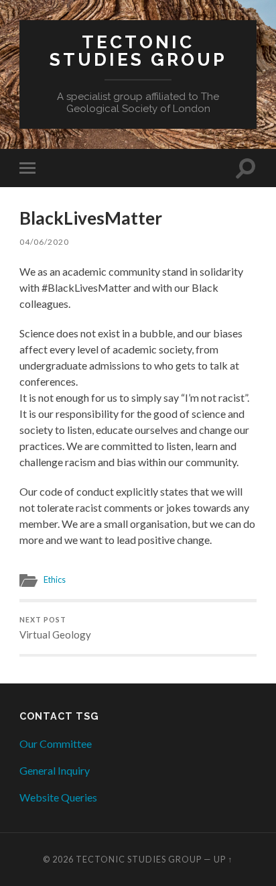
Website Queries (58, 797)
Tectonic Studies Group (138, 51)
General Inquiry (54, 770)
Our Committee (55, 743)
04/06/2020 (44, 242)
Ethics (55, 579)
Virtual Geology (55, 628)
